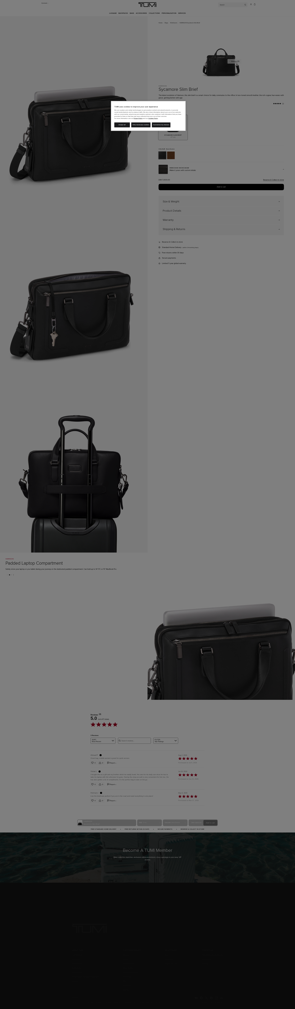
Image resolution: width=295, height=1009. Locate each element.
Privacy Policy (138, 118)
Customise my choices (161, 125)
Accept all (122, 125)
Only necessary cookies (141, 125)
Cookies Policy (153, 118)
